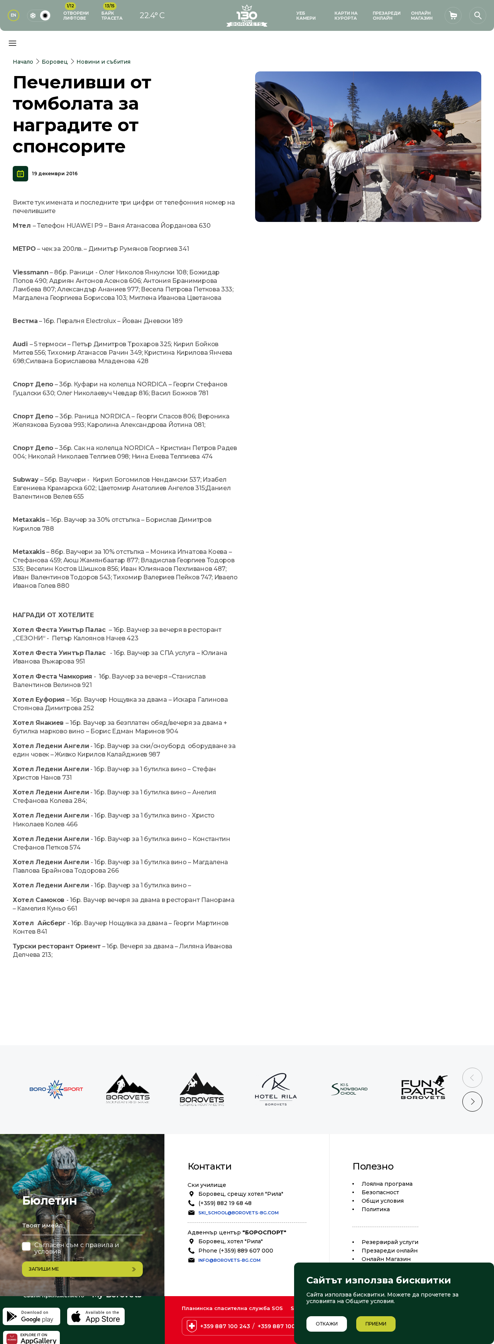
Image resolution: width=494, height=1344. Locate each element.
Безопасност (380, 1192)
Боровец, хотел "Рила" (230, 1241)
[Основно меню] (12, 43)
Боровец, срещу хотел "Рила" (240, 1193)
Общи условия (383, 1200)
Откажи (327, 1324)
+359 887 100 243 (225, 1326)
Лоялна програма (387, 1183)
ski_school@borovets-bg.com (238, 1212)
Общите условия (369, 1301)
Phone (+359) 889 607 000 (235, 1250)
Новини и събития (103, 61)
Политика (376, 1209)
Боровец (55, 61)
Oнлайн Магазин (386, 1259)
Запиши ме (44, 1269)
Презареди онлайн (390, 1250)
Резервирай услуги (390, 1242)
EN (13, 15)
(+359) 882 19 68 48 (225, 1203)
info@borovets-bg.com (229, 1260)
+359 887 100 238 (283, 1326)
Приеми (375, 1324)
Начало (23, 61)
